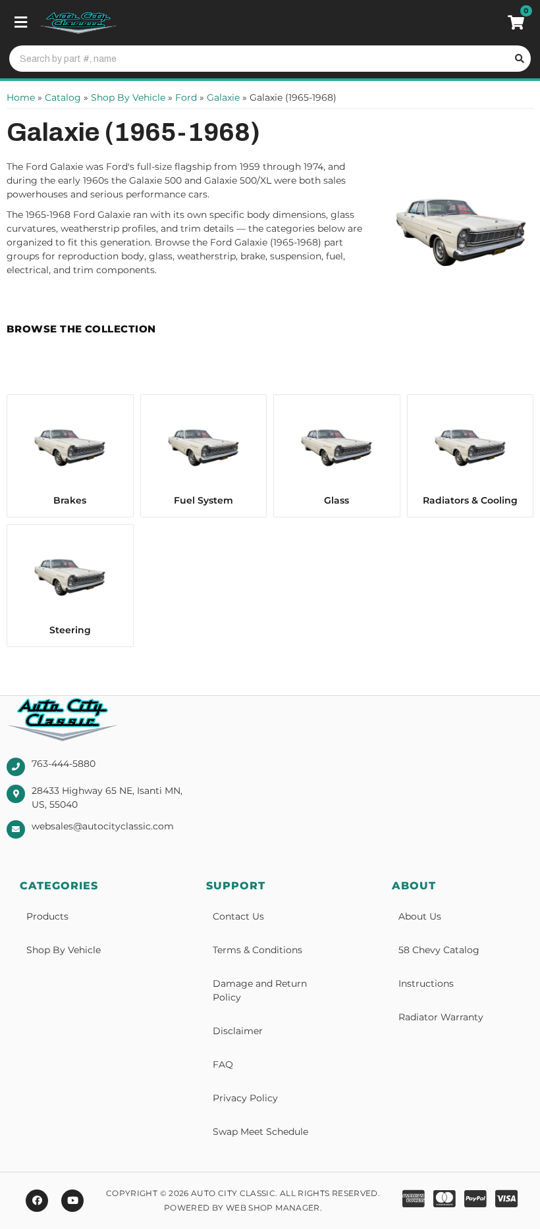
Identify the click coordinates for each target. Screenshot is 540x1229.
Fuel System (203, 500)
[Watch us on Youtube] (72, 1201)
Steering (70, 630)
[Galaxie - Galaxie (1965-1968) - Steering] (70, 576)
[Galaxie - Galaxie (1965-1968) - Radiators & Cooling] (471, 446)
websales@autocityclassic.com (103, 826)
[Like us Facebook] (37, 1201)
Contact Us (238, 916)
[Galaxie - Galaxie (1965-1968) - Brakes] (70, 446)
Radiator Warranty (440, 1017)
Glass (336, 500)
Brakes (69, 500)
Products (47, 916)
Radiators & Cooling (470, 500)
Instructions (426, 983)
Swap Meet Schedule (260, 1131)
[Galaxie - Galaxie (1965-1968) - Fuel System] (204, 446)
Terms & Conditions (257, 950)
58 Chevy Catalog (438, 950)
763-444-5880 (63, 764)
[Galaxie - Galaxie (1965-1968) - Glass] (337, 446)
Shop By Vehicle (63, 950)
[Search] (517, 58)
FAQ (223, 1064)
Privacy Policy (245, 1098)
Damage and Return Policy (260, 990)
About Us (419, 916)
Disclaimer (238, 1031)
